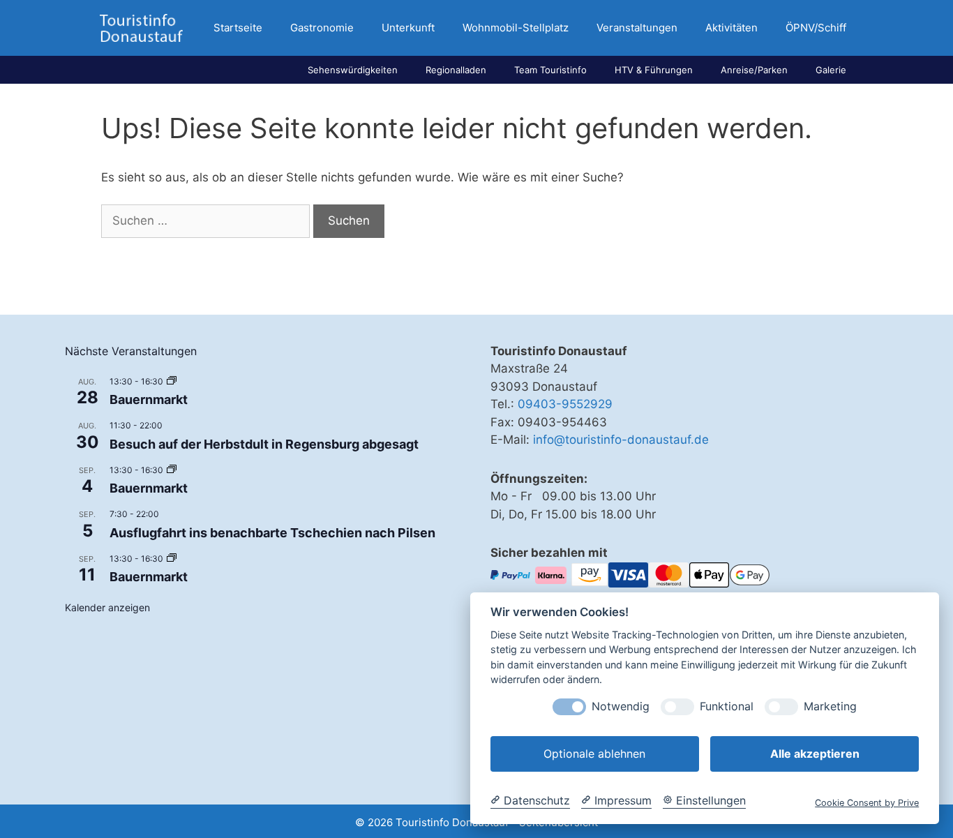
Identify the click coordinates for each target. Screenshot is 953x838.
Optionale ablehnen (594, 754)
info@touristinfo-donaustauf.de (621, 440)
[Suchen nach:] (207, 220)
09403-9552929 (565, 404)
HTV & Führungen (654, 69)
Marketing (830, 706)
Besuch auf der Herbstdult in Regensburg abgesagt (264, 444)
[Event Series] (172, 381)
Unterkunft (408, 27)
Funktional (726, 706)
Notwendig (621, 706)
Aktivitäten (731, 27)
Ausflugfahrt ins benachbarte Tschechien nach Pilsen (272, 532)
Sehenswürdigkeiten (353, 69)
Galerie (831, 69)
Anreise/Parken (754, 69)
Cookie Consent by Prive (867, 803)
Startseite (237, 27)
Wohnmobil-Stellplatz (516, 27)
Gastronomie (322, 27)
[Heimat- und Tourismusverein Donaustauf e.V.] (141, 28)
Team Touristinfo (550, 69)
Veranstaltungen (636, 27)
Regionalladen (456, 69)
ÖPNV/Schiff (816, 27)
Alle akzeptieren (815, 754)
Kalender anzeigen (107, 607)
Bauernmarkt (149, 399)
